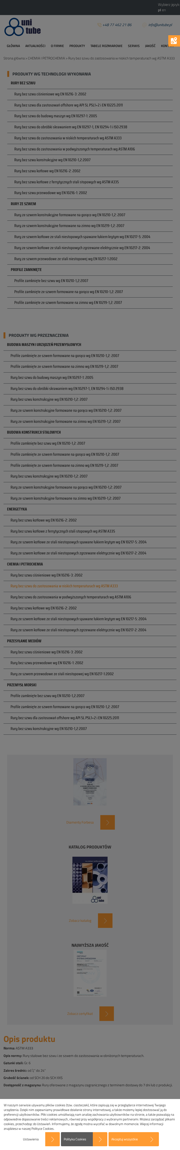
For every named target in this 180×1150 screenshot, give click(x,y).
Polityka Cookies (75, 1139)
